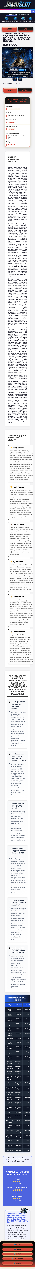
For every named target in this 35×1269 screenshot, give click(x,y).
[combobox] (15, 11)
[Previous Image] (3, 63)
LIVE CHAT (18, 1263)
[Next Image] (31, 63)
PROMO (18, 1244)
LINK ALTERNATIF (18, 1258)
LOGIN (9, 29)
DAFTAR (25, 29)
